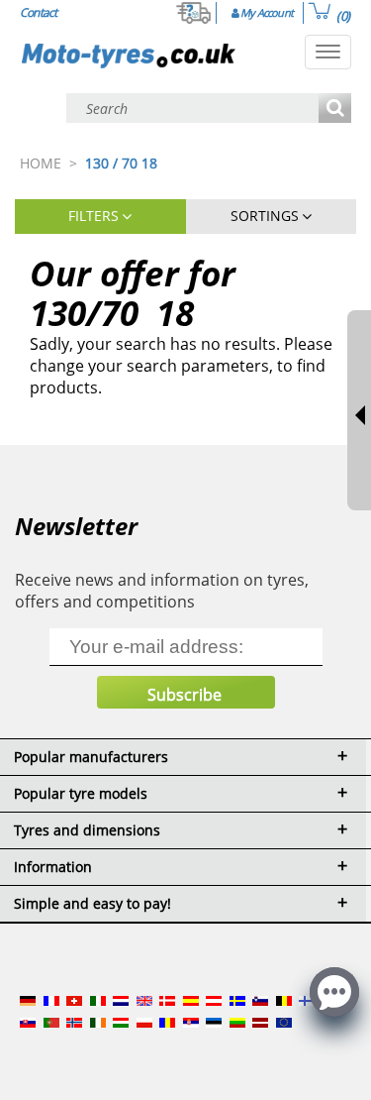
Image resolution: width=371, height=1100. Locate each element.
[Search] (335, 109)
